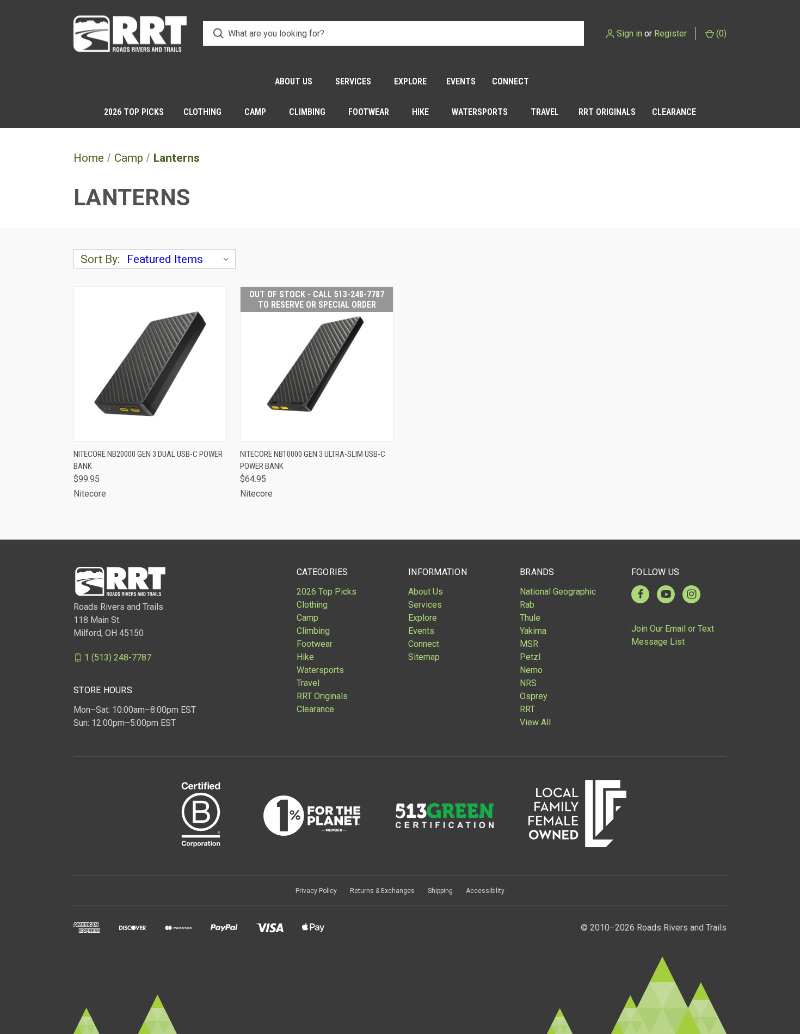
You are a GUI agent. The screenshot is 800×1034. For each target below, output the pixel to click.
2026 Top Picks (134, 112)
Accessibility (485, 891)
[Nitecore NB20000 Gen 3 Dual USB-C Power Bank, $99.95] (150, 364)
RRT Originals (607, 112)
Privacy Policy (316, 891)
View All (535, 722)
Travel (545, 112)
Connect (510, 81)
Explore (410, 81)
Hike (420, 112)
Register (670, 33)
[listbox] (180, 259)
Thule (530, 618)
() (720, 33)
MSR (529, 644)
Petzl (530, 657)
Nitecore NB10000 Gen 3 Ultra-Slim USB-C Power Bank (312, 460)
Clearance (674, 112)
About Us (293, 81)
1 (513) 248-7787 (117, 657)
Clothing (202, 112)
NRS (528, 683)
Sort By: (100, 259)
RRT (527, 709)
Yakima (533, 631)
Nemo (531, 670)
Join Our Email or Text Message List (672, 635)
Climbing (307, 112)
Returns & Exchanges (382, 891)
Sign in (629, 33)
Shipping (440, 891)
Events (461, 81)
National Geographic (558, 591)
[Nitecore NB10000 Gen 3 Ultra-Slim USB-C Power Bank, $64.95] (316, 364)
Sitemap (424, 657)
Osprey (533, 696)
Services (353, 81)
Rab (527, 604)
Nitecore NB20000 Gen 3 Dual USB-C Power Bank (148, 460)
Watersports (480, 112)
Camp (255, 112)
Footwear (368, 112)
